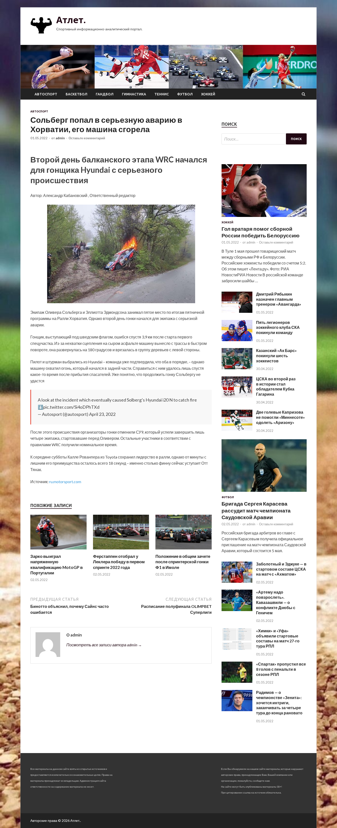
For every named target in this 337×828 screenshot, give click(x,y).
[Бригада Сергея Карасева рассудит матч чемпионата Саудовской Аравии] (264, 492)
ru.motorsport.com (65, 481)
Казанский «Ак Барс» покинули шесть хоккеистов (276, 355)
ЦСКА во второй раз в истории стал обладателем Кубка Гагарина (276, 386)
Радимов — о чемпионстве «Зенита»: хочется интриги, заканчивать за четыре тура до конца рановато (279, 702)
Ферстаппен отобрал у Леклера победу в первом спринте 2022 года (119, 562)
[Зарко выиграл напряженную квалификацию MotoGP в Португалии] (58, 550)
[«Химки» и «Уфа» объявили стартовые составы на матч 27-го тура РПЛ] (237, 648)
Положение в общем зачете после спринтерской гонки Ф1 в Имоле (182, 562)
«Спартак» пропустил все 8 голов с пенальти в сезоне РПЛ (281, 669)
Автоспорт (46, 94)
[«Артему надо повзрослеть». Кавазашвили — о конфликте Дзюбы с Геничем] (237, 609)
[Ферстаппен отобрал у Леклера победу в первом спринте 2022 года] (121, 550)
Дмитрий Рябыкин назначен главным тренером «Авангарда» (278, 299)
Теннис (161, 94)
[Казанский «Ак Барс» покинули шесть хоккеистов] (237, 367)
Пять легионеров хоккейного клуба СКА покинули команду (278, 327)
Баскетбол (76, 94)
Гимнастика (134, 94)
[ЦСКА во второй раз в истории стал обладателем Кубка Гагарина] (237, 396)
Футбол (185, 94)
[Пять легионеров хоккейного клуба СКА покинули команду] (237, 339)
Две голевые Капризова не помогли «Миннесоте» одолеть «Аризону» (280, 417)
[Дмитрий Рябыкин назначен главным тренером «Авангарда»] (237, 311)
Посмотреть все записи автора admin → (104, 644)
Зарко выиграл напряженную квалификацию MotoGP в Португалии (56, 564)
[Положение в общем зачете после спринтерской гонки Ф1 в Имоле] (183, 550)
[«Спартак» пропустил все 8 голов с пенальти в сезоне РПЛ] (237, 681)
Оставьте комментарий (87, 138)
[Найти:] (264, 138)
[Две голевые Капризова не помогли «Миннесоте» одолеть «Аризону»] (237, 429)
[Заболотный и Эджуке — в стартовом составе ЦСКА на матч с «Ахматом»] (237, 581)
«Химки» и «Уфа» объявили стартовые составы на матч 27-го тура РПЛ (278, 638)
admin (60, 138)
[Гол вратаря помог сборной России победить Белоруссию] (264, 217)
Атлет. (71, 20)
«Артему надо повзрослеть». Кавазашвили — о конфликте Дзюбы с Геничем (275, 602)
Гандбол (104, 94)
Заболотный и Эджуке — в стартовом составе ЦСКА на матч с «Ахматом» (281, 569)
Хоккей (208, 94)
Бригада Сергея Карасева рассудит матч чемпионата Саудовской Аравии (256, 510)
